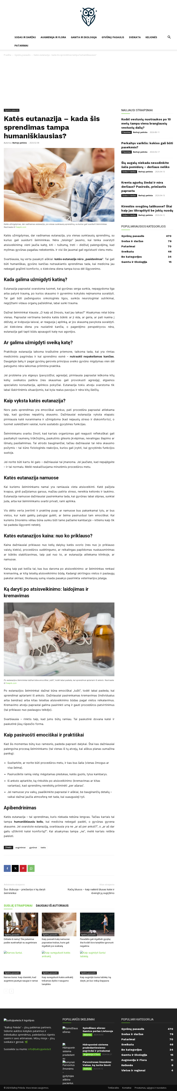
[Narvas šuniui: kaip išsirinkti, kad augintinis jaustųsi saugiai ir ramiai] (21, 962)
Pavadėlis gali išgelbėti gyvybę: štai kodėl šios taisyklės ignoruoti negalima (97, 942)
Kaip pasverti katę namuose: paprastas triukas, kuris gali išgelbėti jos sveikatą (56, 942)
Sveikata (135, 37)
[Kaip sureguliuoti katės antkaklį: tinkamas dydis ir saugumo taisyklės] (59, 962)
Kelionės (151, 37)
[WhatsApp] (31, 868)
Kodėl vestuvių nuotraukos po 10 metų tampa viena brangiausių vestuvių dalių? (146, 123)
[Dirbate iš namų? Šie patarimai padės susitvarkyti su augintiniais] (21, 924)
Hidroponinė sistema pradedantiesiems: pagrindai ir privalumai (96, 1047)
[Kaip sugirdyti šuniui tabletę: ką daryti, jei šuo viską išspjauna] (97, 962)
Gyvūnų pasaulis (113, 37)
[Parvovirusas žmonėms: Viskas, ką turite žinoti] (69, 1072)
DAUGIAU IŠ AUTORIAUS (52, 905)
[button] (169, 37)
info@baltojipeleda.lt (39, 1049)
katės (43, 847)
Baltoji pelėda (19, 142)
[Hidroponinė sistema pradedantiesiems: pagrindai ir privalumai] (69, 1053)
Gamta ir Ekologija (84, 37)
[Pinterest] (23, 868)
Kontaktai (126, 1087)
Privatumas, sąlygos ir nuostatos (150, 1087)
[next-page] (11, 991)
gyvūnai (33, 847)
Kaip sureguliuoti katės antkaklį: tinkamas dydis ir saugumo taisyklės (57, 980)
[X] (15, 868)
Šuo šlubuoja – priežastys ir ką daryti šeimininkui (24, 891)
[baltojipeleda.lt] (88, 16)
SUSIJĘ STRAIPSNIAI (18, 905)
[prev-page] (6, 991)
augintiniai (20, 847)
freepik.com (21, 227)
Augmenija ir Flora (53, 37)
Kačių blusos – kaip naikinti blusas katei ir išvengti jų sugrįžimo (91, 891)
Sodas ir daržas (25, 37)
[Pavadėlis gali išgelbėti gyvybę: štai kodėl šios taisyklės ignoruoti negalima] (97, 924)
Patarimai (21, 45)
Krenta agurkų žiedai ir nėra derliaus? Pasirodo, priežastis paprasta (143, 187)
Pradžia (7, 55)
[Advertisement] (88, 83)
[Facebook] (7, 868)
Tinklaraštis (113, 1087)
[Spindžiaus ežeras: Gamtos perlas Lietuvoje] (71, 1032)
